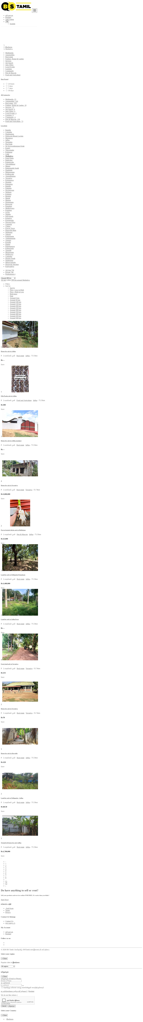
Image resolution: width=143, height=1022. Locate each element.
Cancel (4, 1006)
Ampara (8, 240)
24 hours (11, 84)
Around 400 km (15, 314)
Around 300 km (15, 310)
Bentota (8, 196)
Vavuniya (8, 178)
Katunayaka (9, 162)
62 (6, 882)
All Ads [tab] (9, 270)
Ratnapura (9, 184)
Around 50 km (15, 300)
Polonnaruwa (10, 246)
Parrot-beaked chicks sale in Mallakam (13, 530)
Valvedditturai (10, 164)
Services (8, 61)
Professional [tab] (10, 274)
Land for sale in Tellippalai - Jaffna (12, 798)
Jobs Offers (9, 65)
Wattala (8, 214)
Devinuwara (9, 190)
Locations (4, 126)
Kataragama (9, 236)
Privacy (8, 912)
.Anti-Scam (9, 908)
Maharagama (10, 172)
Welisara (8, 192)
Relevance (13, 294)
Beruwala (8, 204)
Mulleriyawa (9, 208)
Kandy (7, 148)
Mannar (8, 200)
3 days (10, 86)
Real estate (9, 57)
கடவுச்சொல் (5, 983)
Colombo (8, 132)
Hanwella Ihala (10, 230)
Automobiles (9, 55)
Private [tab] (9, 272)
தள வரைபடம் (10, 923)
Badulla (8, 130)
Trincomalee (9, 150)
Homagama (9, 202)
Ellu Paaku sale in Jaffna (9, 396)
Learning (8, 69)
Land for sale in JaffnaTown (10, 619)
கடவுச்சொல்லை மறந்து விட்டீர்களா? (14, 991)
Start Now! (5, 900)
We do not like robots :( (9, 995)
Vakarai (8, 234)
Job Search (9, 63)
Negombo (8, 142)
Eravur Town (10, 228)
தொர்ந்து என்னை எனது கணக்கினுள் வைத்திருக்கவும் (23, 987)
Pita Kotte (8, 144)
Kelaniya (8, 218)
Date (11, 296)
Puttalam (8, 188)
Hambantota (9, 134)
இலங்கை (8, 47)
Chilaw (8, 226)
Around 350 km (15, 312)
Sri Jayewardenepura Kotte (14, 146)
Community (9, 71)
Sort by (12, 288)
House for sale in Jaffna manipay (11, 441)
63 (6, 884)
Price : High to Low (17, 292)
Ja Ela (7, 212)
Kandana (8, 210)
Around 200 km (15, 306)
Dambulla (8, 170)
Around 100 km (15, 302)
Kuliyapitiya (9, 266)
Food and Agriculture (12, 75)
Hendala (8, 182)
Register (8, 934)
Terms (7, 910)
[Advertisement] (71, 26)
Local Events (10, 67)
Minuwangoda (10, 262)
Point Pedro (9, 158)
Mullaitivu (9, 156)
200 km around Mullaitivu (20, 280)
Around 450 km (15, 316)
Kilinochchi (9, 248)
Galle (7, 154)
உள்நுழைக (9, 932)
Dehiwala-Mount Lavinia (14, 136)
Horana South (10, 258)
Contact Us (9, 921)
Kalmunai (8, 152)
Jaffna (7, 140)
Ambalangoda (10, 238)
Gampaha (8, 256)
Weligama (8, 232)
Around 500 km (15, 318)
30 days (11, 90)
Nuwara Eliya (10, 222)
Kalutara (8, 194)
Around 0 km (14, 298)
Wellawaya (9, 254)
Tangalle (8, 250)
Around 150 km (15, 304)
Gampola (8, 224)
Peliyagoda (9, 216)
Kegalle (8, 242)
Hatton (7, 244)
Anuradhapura (10, 176)
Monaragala (9, 252)
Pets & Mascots (10, 73)
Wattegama (9, 260)
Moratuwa (9, 138)
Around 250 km (15, 308)
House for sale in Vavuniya (9, 485)
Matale (7, 198)
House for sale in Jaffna (8, 351)
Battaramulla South (12, 168)
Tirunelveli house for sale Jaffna (11, 843)
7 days (10, 88)
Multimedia (9, 53)
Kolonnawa (9, 180)
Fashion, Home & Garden (14, 59)
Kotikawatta (9, 174)
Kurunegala (9, 220)
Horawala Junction (12, 264)
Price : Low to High (17, 290)
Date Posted (4, 79)
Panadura (8, 206)
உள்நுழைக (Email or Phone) (11, 979)
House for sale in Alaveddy (9, 753)
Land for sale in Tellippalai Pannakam (13, 575)
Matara (7, 166)
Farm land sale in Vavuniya (9, 664)
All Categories (5, 95)
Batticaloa (8, 160)
